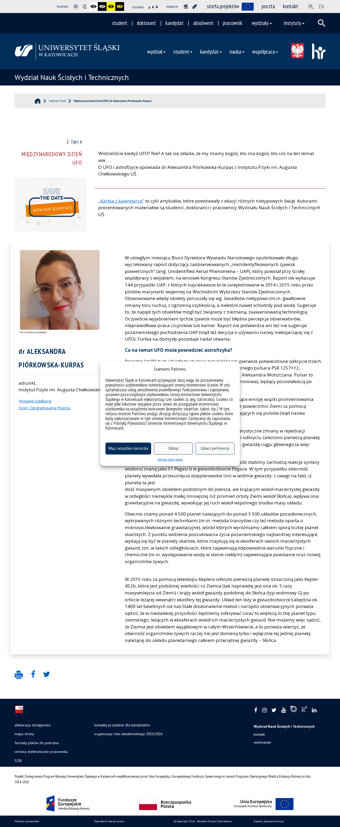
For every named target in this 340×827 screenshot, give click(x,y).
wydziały (260, 23)
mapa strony (24, 733)
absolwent (203, 23)
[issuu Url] (294, 710)
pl (311, 6)
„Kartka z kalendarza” (121, 201)
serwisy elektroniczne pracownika (41, 751)
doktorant (146, 23)
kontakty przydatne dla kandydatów (122, 725)
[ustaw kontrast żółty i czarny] (119, 6)
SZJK (18, 760)
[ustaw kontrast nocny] (84, 6)
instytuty (292, 23)
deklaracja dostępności (33, 725)
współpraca (263, 51)
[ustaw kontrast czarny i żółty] (111, 6)
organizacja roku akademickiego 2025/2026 (128, 733)
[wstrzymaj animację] (185, 6)
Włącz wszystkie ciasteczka (128, 448)
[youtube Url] (283, 710)
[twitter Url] (274, 710)
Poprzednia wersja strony (109, 821)
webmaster (262, 742)
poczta (268, 6)
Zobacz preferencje (215, 448)
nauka (235, 51)
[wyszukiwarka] (321, 23)
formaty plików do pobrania (37, 742)
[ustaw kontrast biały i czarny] (102, 6)
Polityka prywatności (27, 821)
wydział (154, 51)
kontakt (290, 6)
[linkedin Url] (314, 710)
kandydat (174, 23)
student (119, 23)
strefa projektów (223, 6)
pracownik (232, 23)
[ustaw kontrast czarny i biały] (93, 6)
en (321, 6)
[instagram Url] (264, 710)
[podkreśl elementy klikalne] (194, 6)
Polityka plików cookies (170, 459)
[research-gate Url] (304, 710)
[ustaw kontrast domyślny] (75, 6)
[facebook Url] (255, 710)
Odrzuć (173, 448)
